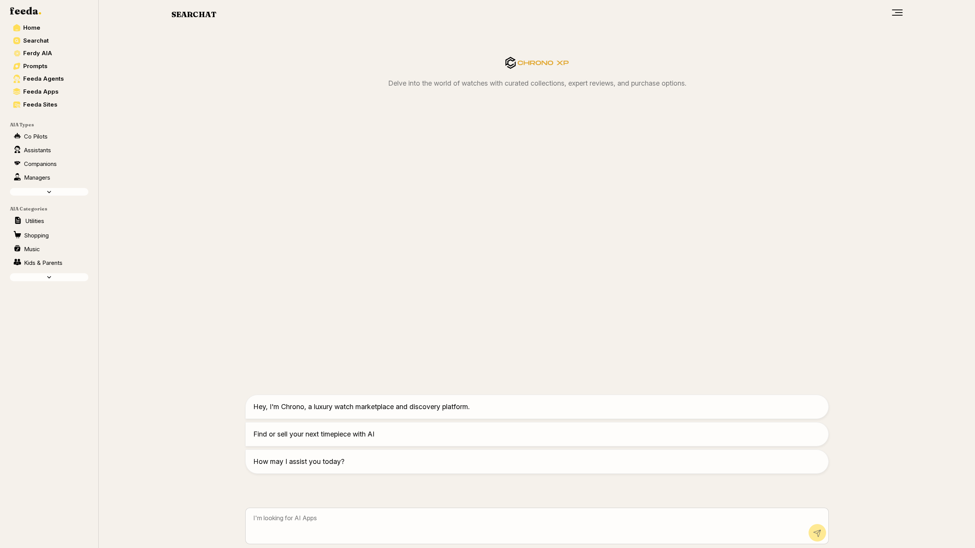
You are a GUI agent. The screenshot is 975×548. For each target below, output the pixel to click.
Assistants (37, 150)
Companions (40, 163)
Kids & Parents (43, 262)
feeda (26, 11)
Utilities (34, 221)
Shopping (36, 235)
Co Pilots (36, 136)
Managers (37, 177)
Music (32, 249)
